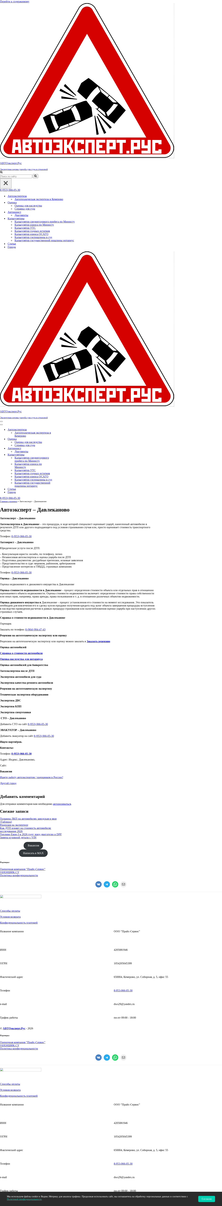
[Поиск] (1, 172)
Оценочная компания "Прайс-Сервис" (22, 869)
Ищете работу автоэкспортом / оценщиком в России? (31, 777)
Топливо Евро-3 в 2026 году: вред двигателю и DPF (31, 834)
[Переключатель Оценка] (61, 439)
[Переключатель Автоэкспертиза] (61, 429)
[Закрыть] (5, 183)
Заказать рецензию (98, 641)
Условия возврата (10, 916)
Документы (21, 215)
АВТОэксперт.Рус (14, 1028)
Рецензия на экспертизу (14, 824)
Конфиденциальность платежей (19, 922)
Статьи (12, 243)
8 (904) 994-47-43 (35, 629)
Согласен (207, 1199)
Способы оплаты (10, 910)
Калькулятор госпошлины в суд (33, 237)
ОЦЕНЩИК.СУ (9, 872)
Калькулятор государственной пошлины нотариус (44, 240)
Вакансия (33, 845)
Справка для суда (25, 208)
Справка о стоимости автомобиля (21, 653)
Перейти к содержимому (14, 1)
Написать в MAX (33, 853)
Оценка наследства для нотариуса (21, 659)
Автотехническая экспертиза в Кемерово (39, 199)
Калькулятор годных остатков (32, 231)
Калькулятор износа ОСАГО (31, 234)
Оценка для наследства (28, 205)
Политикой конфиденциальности (24, 1199)
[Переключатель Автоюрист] (61, 448)
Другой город (8, 783)
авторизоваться (62, 803)
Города (12, 247)
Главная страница (8, 501)
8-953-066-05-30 (123, 990)
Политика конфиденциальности (19, 875)
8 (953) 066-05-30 (10, 189)
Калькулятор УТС (25, 227)
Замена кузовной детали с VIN (18, 837)
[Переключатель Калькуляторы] (61, 454)
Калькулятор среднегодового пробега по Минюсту (45, 221)
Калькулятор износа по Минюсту (34, 224)
